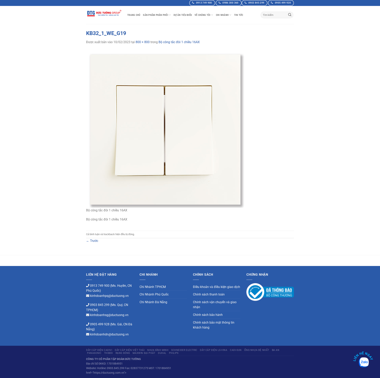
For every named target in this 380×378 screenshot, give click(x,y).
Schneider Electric (184, 350)
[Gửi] (289, 15)
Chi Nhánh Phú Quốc (154, 294)
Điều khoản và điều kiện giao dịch (216, 287)
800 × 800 (143, 42)
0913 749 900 (99, 286)
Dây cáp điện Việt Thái (129, 350)
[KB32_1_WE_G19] (165, 128)
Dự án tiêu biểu (183, 14)
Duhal (162, 353)
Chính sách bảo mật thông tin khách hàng (213, 325)
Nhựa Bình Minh (158, 350)
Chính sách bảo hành (208, 315)
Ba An (275, 350)
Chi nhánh (222, 14)
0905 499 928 (99, 324)
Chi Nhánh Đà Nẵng (153, 302)
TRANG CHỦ (133, 14)
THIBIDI (108, 353)
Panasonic (94, 353)
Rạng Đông (123, 353)
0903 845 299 (99, 305)
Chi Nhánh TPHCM (153, 287)
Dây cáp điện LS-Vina (213, 350)
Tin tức (238, 14)
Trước (92, 241)
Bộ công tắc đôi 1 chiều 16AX (179, 42)
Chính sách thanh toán (209, 294)
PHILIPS (174, 353)
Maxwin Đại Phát (144, 353)
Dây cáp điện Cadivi (99, 350)
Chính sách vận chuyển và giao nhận (215, 304)
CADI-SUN (236, 350)
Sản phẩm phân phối (155, 14)
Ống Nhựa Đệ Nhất (256, 350)
